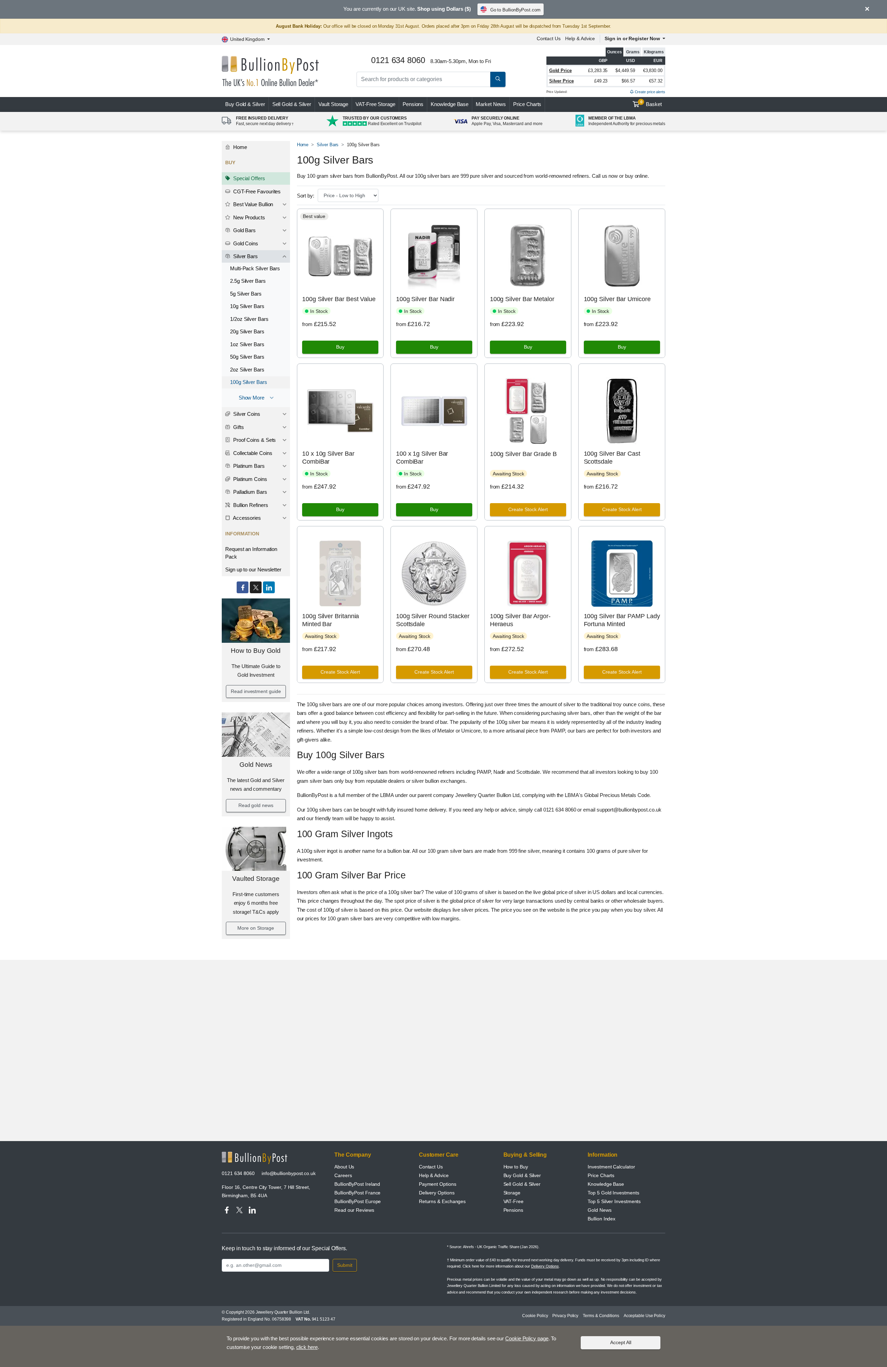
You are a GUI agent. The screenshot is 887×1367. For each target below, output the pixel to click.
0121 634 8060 (238, 1173)
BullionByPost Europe (357, 1201)
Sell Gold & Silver (522, 1184)
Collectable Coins (252, 453)
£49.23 (601, 81)
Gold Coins (245, 243)
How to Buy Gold (256, 650)
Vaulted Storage (256, 878)
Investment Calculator (611, 1166)
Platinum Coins (249, 479)
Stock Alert (528, 509)
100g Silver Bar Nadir (425, 299)
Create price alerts (649, 92)
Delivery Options (437, 1192)
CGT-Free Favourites (256, 191)
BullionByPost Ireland (357, 1184)
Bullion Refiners (250, 505)
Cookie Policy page (526, 1338)
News (491, 104)
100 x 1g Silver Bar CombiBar (422, 457)
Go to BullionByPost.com (515, 9)
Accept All (620, 1342)
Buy (245, 104)
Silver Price (561, 81)
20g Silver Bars (247, 331)
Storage (511, 1192)
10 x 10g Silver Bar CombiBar (328, 457)
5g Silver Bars (246, 294)
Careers (343, 1175)
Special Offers (248, 178)
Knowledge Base (449, 104)
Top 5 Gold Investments (613, 1192)
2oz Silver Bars (247, 370)
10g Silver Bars (247, 306)
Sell (291, 104)
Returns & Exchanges (442, 1201)
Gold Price (560, 70)
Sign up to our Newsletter (253, 569)
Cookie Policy (535, 1315)
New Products (248, 217)
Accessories (246, 518)
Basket (651, 103)
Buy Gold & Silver (522, 1175)
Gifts (238, 427)
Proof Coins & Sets (254, 440)
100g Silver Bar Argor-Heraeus (520, 620)
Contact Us (549, 38)
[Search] (498, 79)
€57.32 (655, 81)
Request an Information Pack (251, 553)
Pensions (413, 104)
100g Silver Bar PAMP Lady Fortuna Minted (622, 620)
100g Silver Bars (248, 382)
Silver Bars (245, 256)
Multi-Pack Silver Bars (255, 268)
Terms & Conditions (601, 1315)
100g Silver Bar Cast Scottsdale (612, 457)
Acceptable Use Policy (644, 1315)
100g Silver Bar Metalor (522, 299)
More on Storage (255, 928)
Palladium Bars (249, 492)
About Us (344, 1166)
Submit (344, 1265)
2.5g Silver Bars (248, 281)
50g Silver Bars (247, 357)
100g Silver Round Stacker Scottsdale (432, 620)
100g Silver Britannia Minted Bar (330, 620)
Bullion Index (601, 1218)
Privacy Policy (565, 1315)
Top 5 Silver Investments (614, 1201)
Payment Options (437, 1184)
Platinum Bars (248, 466)
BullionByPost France (357, 1192)
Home (239, 147)
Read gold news (255, 805)
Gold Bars (244, 230)
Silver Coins (246, 414)
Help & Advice (580, 38)
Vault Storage (333, 104)
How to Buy (515, 1166)
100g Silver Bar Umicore (617, 299)
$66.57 (628, 81)
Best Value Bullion (252, 204)
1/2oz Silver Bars (249, 319)
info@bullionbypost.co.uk (289, 1173)
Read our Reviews (354, 1210)
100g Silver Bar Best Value (339, 299)
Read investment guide (256, 691)
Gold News (255, 764)
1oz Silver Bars (247, 344)
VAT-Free (375, 104)
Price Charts (527, 104)
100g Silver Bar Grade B (523, 453)
